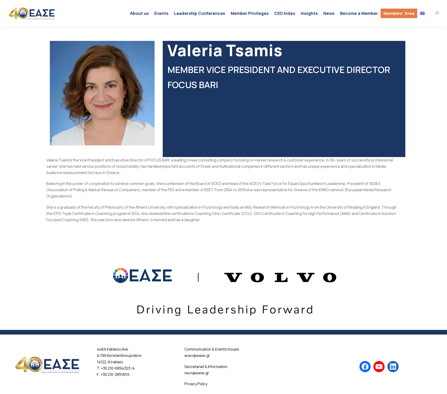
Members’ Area (398, 13)
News (329, 13)
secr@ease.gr (196, 372)
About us (139, 13)
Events (161, 13)
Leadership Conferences (199, 13)
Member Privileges (250, 13)
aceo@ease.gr (197, 355)
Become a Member (359, 13)
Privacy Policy (195, 383)
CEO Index (284, 13)
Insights (309, 13)
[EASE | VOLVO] (223, 285)
